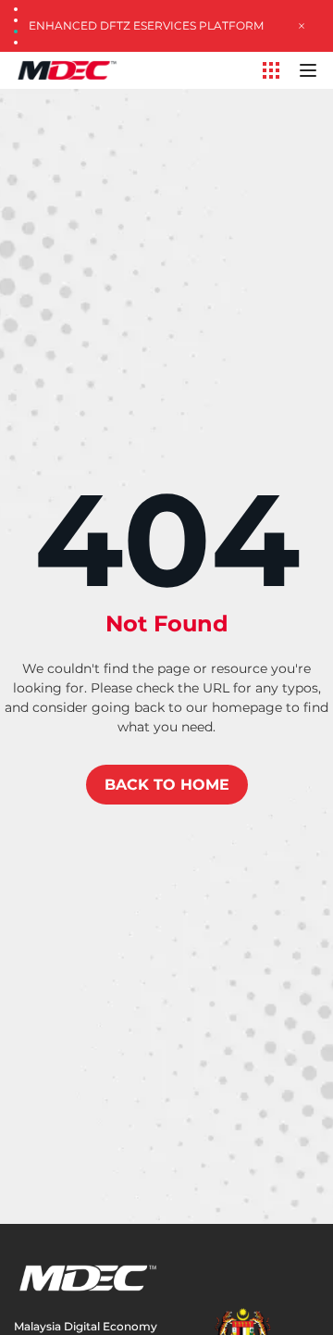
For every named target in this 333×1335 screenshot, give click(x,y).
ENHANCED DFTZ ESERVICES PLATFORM (146, 25)
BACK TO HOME (167, 784)
